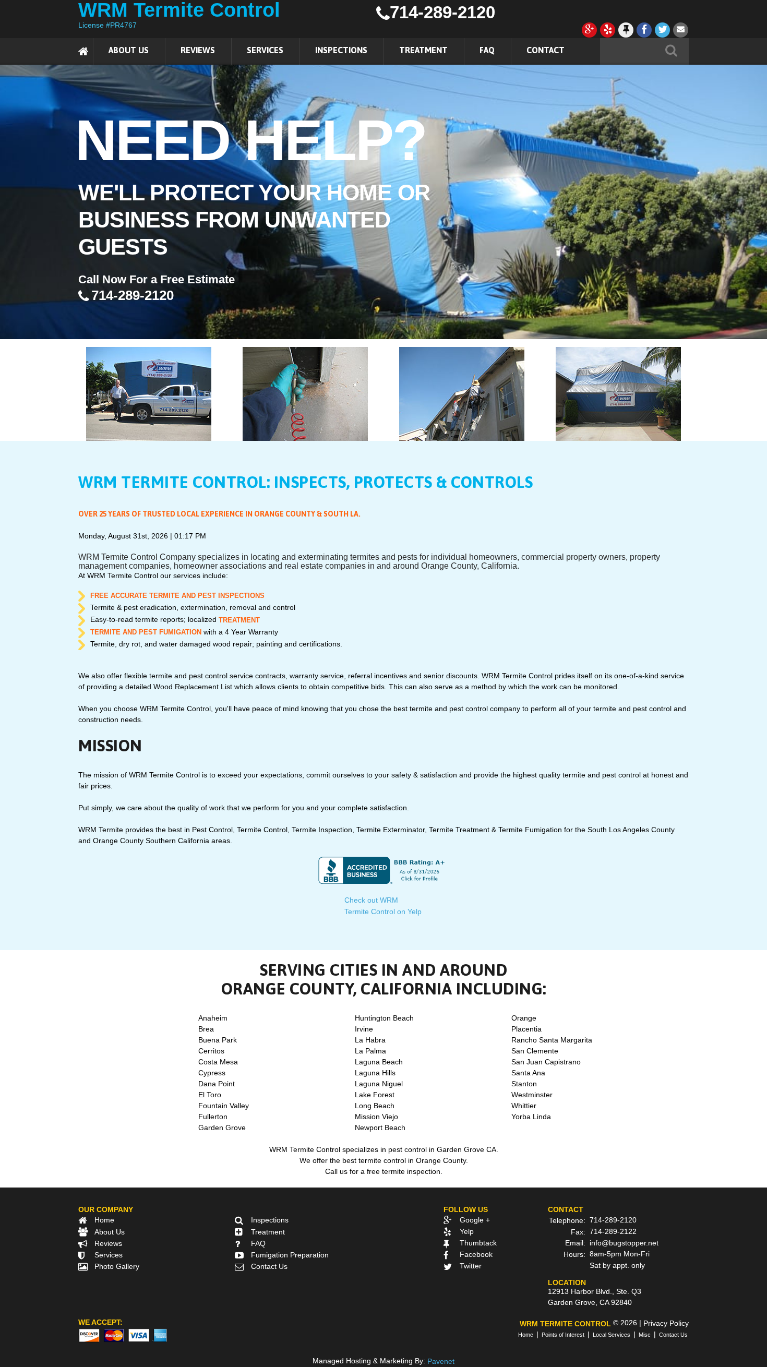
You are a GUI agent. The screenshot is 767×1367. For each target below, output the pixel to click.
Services (265, 50)
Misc (645, 1335)
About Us (129, 50)
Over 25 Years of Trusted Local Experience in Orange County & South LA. (219, 514)
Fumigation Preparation (290, 1255)
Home (104, 1220)
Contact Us (269, 1266)
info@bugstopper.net (624, 1243)
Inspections (341, 50)
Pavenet (440, 1361)
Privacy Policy (666, 1323)
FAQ (487, 50)
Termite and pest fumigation (145, 632)
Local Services (611, 1335)
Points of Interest (563, 1335)
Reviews (198, 50)
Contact (545, 50)
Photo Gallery (116, 1266)
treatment (239, 620)
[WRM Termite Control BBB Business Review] (383, 870)
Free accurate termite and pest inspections (177, 595)
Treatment (423, 50)
